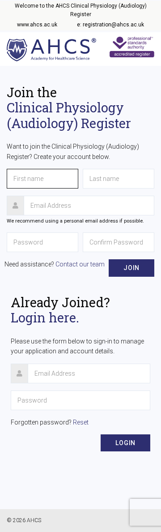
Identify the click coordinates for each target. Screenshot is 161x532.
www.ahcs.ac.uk (37, 24)
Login (125, 442)
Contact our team (80, 264)
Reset (81, 422)
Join (131, 267)
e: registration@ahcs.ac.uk (110, 24)
